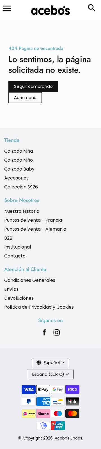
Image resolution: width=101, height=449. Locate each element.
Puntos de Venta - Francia (33, 220)
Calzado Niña (18, 151)
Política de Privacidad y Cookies (39, 307)
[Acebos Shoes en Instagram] (56, 334)
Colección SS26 (21, 187)
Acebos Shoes (68, 438)
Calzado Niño (18, 160)
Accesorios (16, 178)
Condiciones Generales (29, 280)
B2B (8, 238)
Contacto (15, 256)
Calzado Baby (19, 169)
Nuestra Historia (21, 211)
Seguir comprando (33, 86)
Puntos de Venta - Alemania (35, 229)
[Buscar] (93, 8)
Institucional (17, 247)
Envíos (11, 289)
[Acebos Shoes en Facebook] (44, 334)
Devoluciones (19, 298)
